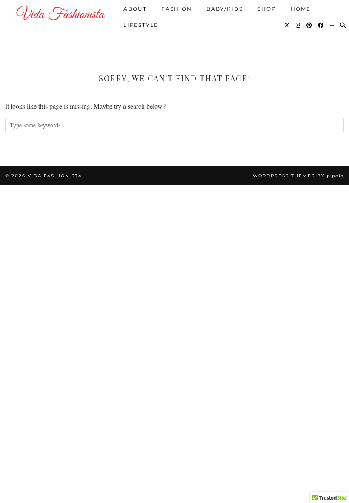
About (135, 8)
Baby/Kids (224, 8)
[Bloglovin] (332, 25)
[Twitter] (287, 25)
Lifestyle (140, 24)
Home (301, 8)
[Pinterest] (309, 25)
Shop (266, 8)
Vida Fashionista (55, 176)
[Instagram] (298, 25)
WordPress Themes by (298, 176)
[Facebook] (321, 25)
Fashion (176, 8)
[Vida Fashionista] (60, 13)
